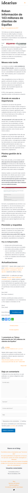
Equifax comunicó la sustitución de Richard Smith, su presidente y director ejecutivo (12, 270)
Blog (3, 28)
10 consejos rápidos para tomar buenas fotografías (14, 461)
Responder (23, 365)
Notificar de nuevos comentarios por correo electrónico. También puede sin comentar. (14, 423)
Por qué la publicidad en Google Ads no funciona (14, 455)
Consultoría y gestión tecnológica (14, 487)
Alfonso (7, 347)
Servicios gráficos (14, 485)
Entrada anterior (14, 325)
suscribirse (13, 425)
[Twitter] (14, 490)
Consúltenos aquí (16, 312)
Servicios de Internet (14, 483)
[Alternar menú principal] (24, 2)
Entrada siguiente (14, 329)
